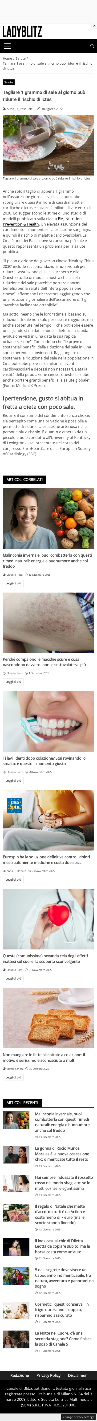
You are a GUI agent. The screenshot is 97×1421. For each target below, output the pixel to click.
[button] (92, 46)
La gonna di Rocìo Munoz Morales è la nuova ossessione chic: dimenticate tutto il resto (62, 1154)
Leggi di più (13, 583)
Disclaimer (77, 1375)
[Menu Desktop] (7, 46)
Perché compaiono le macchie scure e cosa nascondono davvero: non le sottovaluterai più (44, 662)
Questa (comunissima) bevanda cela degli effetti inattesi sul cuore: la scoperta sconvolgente (45, 958)
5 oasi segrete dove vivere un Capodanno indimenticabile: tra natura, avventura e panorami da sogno (64, 1278)
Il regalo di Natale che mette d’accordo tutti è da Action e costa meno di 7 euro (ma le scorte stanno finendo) (60, 1214)
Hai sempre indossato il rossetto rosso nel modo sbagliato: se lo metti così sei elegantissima (64, 1183)
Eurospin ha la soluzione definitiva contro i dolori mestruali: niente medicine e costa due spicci (46, 859)
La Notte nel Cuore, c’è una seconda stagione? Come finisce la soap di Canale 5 (63, 1339)
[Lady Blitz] (22, 31)
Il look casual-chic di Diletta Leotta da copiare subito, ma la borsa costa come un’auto (62, 1246)
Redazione (19, 1375)
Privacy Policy (48, 1375)
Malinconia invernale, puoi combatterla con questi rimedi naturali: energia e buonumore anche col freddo (47, 561)
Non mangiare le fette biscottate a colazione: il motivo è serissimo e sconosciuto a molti (44, 1057)
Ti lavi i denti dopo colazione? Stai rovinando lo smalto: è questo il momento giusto (44, 761)
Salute (8, 82)
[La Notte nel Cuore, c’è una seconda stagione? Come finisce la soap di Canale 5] (16, 1339)
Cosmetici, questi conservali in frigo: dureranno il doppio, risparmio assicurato (62, 1310)
